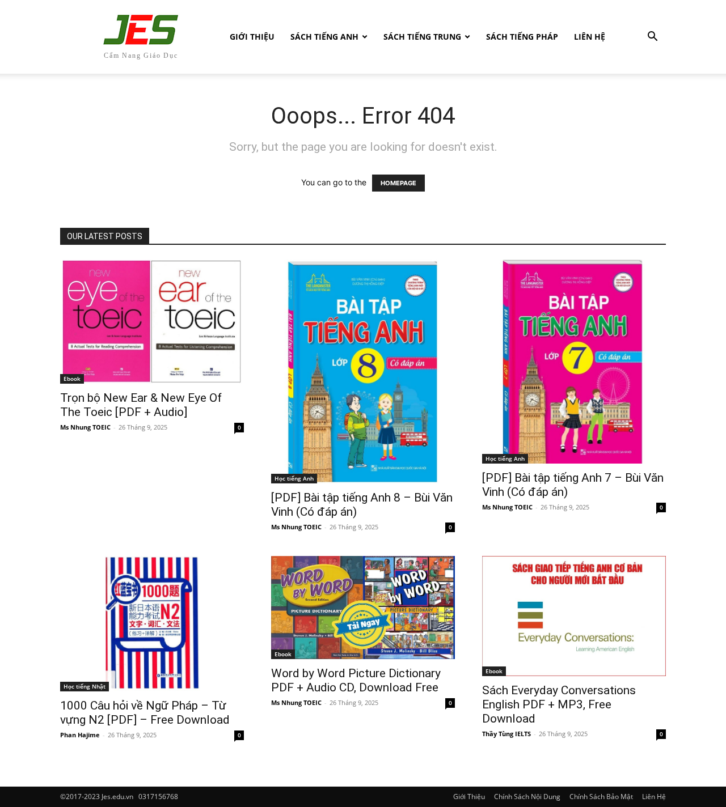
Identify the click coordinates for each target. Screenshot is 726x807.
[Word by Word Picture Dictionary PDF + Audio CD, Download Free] (363, 607)
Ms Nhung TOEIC (85, 427)
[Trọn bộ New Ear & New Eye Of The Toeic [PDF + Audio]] (152, 322)
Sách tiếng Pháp (522, 36)
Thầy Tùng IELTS (506, 733)
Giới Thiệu (252, 36)
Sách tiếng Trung (422, 36)
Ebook (72, 379)
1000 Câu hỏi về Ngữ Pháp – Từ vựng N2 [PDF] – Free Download (145, 713)
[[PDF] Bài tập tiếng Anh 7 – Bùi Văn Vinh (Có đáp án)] (574, 362)
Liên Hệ (589, 36)
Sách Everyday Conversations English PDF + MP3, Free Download (559, 704)
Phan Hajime (80, 734)
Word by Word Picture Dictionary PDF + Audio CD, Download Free (356, 680)
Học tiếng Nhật (84, 686)
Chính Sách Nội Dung (527, 796)
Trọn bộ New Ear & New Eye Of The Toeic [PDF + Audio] (141, 405)
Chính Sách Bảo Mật (601, 796)
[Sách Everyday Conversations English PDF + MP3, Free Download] (574, 616)
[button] (652, 37)
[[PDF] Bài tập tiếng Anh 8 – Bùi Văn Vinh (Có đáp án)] (363, 371)
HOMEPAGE (398, 183)
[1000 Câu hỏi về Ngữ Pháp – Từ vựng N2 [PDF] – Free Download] (152, 624)
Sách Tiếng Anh (324, 36)
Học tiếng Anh (294, 478)
